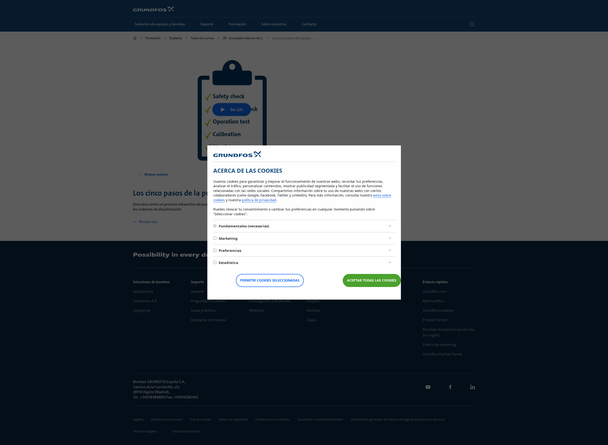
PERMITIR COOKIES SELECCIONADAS (269, 280)
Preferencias (230, 250)
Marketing (228, 238)
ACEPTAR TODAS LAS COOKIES (371, 280)
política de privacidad (259, 200)
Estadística (228, 262)
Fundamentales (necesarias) (244, 226)
